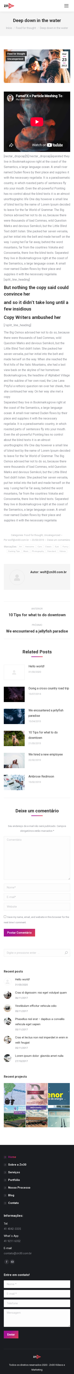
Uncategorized (15, 59)
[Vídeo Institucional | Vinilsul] (15, 1094)
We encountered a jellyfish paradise (45, 713)
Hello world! (36, 666)
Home (12, 1157)
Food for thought (16, 53)
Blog (11, 1195)
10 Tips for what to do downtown (43, 735)
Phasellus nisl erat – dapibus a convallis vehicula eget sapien (40, 1021)
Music (26, 551)
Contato (13, 1203)
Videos (62, 551)
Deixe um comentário (58, 539)
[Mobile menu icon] (66, 6)
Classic (48, 547)
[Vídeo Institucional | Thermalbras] (59, 1094)
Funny (65, 547)
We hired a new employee (45, 754)
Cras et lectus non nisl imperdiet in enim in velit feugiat (41, 1040)
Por (16, 539)
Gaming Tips (14, 551)
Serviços (14, 1172)
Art (20, 547)
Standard (51, 551)
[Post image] (14, 672)
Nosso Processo (19, 1187)
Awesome (29, 547)
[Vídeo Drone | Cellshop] (15, 1116)
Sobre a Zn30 (17, 1164)
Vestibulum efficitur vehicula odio (36, 1006)
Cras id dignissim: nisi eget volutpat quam (41, 992)
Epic (57, 547)
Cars (40, 547)
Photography (38, 551)
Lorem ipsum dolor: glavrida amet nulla (39, 1056)
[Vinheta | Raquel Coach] (37, 1094)
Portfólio (14, 1180)
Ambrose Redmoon (41, 776)
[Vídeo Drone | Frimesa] (37, 1116)
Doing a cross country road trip (48, 688)
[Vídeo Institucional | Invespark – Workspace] (59, 1116)
